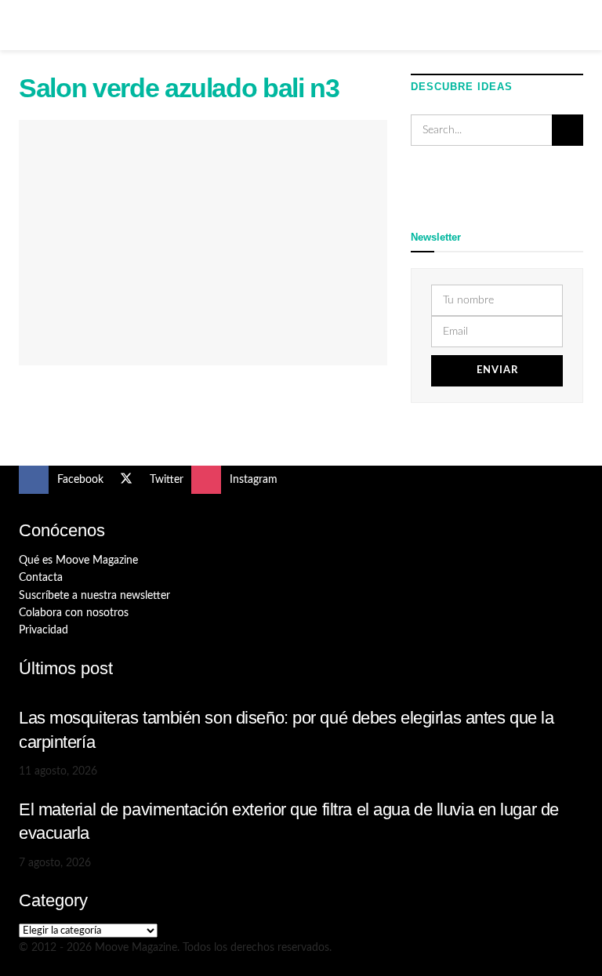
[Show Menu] (25, 25)
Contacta (41, 577)
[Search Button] (576, 25)
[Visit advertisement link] (497, 185)
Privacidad (43, 630)
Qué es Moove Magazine (78, 560)
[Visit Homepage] (301, 25)
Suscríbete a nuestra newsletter (94, 595)
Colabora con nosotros (74, 613)
